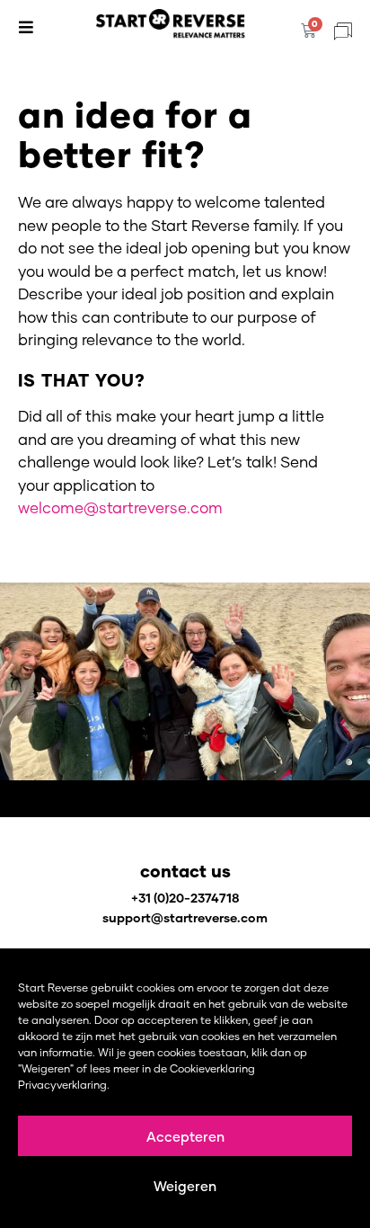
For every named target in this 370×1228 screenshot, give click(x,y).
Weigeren (185, 1186)
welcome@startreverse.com (120, 507)
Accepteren (185, 1136)
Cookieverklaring (212, 1068)
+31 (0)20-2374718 (185, 897)
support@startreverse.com (185, 917)
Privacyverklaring (62, 1084)
